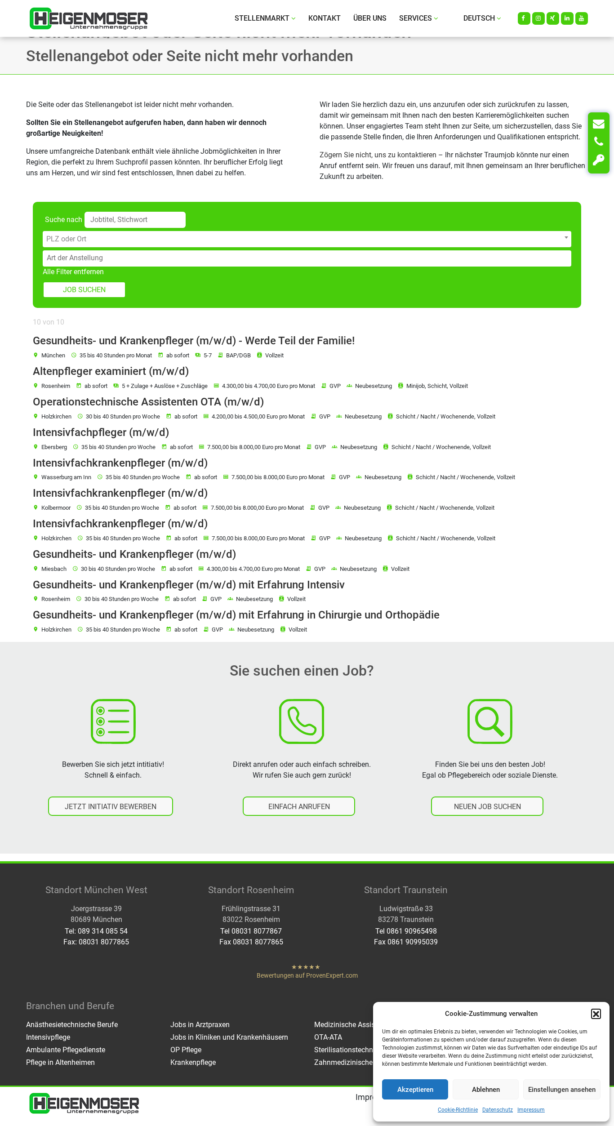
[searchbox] (309, 258)
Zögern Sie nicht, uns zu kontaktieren (378, 155)
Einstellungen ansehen (562, 1090)
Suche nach (63, 219)
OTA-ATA (328, 1037)
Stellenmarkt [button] (262, 18)
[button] (596, 1013)
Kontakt (324, 18)
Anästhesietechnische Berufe (72, 1024)
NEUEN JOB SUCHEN (487, 806)
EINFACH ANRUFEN (299, 806)
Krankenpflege (193, 1062)
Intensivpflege (48, 1037)
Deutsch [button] (479, 18)
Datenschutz (497, 1110)
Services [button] (415, 18)
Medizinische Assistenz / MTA (362, 1024)
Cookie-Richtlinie (458, 1110)
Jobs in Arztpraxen (200, 1024)
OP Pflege (185, 1050)
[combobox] (307, 239)
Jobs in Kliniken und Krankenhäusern (229, 1037)
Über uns (370, 18)
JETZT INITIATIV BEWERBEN (110, 806)
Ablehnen (486, 1090)
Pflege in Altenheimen (60, 1062)
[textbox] (307, 239)
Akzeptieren (415, 1090)
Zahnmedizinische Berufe (354, 1062)
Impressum (531, 1110)
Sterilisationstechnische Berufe (363, 1050)
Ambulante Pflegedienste (65, 1050)
